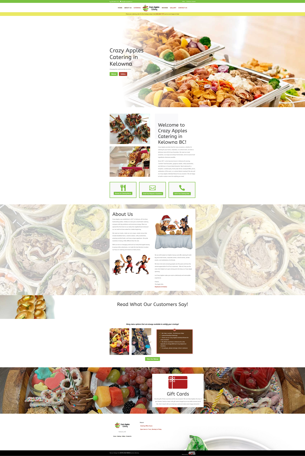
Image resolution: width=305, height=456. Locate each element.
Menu (183, 1)
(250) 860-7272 (115, 1)
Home (120, 8)
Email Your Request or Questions (152, 193)
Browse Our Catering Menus (123, 193)
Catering (137, 8)
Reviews (165, 8)
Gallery (173, 8)
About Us (128, 8)
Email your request (190, 1)
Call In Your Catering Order (181, 193)
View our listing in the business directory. (124, 453)
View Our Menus (152, 359)
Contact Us (182, 8)
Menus (113, 74)
